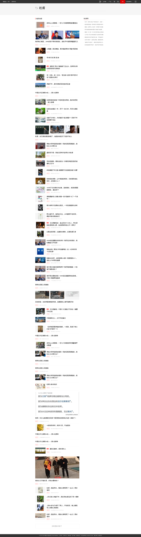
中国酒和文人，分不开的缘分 (56, 318)
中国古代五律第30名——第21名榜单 (47, 92)
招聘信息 (69, 535)
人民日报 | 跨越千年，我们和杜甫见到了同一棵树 (63, 497)
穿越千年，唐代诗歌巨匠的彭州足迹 (58, 84)
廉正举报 (96, 535)
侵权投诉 (100, 535)
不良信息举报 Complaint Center (87, 535)
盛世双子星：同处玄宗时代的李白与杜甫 (60, 152)
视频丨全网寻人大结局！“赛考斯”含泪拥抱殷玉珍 (95, 27)
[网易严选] (110, 1)
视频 (48, 71)
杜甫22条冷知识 (52, 384)
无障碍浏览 (13, 1)
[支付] (114, 1)
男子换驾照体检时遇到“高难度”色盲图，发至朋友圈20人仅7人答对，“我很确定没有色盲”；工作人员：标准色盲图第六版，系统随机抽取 (95, 29)
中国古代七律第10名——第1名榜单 (46, 441)
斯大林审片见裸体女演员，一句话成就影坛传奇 (62, 205)
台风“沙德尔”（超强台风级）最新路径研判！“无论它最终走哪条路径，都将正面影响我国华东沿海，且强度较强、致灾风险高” (95, 39)
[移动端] (100, 1)
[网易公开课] (105, 1)
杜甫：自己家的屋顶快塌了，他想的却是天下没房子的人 (53, 136)
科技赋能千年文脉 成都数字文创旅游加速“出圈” (62, 170)
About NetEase (55, 535)
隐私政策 (78, 535)
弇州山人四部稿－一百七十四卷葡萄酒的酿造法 (62, 23)
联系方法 (65, 535)
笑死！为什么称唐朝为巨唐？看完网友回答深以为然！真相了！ (55, 418)
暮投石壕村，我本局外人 (58, 449)
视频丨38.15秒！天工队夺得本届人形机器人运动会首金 (95, 32)
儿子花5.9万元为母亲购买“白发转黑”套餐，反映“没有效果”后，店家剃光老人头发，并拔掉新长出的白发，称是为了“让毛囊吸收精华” (95, 34)
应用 (8, 1)
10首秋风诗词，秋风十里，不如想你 (58, 425)
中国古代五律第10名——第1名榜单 (46, 335)
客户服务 (73, 535)
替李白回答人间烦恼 (41, 284)
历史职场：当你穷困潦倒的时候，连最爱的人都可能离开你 (54, 302)
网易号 (48, 26)
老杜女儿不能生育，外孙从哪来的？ (47, 480)
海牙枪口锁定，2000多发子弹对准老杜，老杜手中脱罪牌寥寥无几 (56, 41)
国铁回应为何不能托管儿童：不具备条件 (94, 37)
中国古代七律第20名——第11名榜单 (47, 434)
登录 (123, 1)
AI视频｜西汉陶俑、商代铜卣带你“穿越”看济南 (62, 49)
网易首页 (4, 1)
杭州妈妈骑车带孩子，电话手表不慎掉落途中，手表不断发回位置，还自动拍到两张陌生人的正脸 (95, 44)
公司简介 (60, 535)
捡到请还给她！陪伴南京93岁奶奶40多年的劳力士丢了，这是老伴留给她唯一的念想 (95, 24)
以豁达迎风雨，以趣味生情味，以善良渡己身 (61, 232)
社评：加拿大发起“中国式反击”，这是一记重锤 (95, 21)
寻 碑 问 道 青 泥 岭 (53, 57)
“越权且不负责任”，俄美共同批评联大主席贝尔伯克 (95, 42)
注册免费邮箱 (128, 1)
